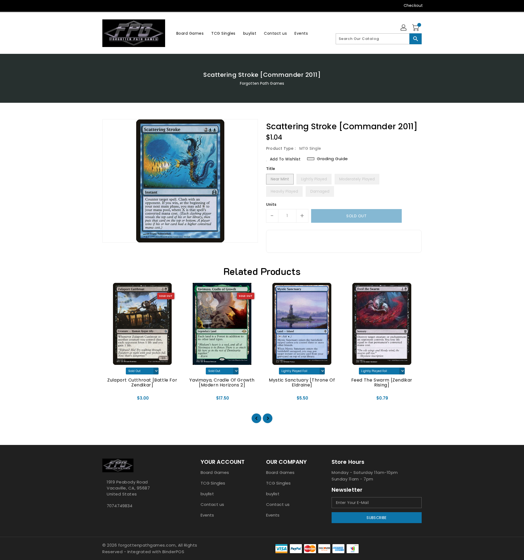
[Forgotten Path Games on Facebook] (95, 5)
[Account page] (403, 27)
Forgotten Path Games (262, 83)
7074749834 (119, 506)
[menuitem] (190, 33)
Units (271, 204)
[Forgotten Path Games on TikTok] (147, 5)
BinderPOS (173, 552)
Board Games (215, 472)
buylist (207, 494)
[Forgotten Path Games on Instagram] (115, 5)
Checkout (413, 5)
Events (207, 515)
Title (270, 168)
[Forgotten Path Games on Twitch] (136, 5)
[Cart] (416, 27)
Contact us (212, 504)
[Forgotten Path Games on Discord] (126, 5)
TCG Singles (213, 483)
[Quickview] (111, 399)
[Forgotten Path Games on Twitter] (105, 5)
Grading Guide (332, 159)
